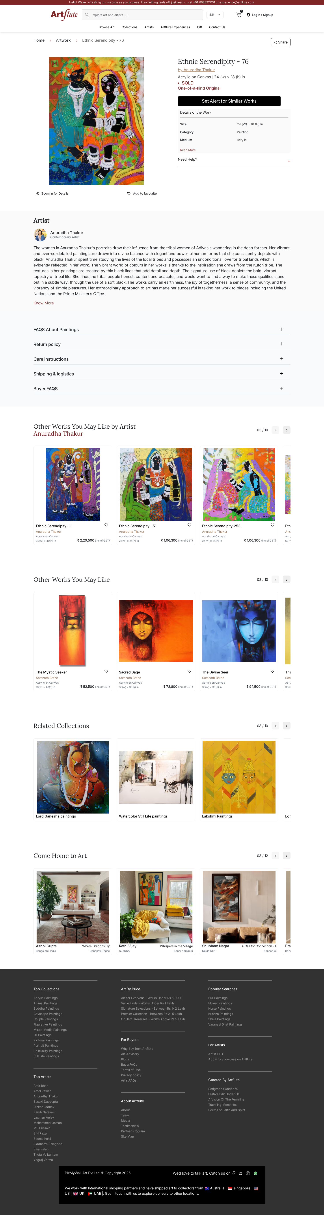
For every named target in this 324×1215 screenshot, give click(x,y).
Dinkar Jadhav (44, 1107)
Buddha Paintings (46, 1008)
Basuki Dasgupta (46, 1101)
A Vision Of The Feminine (226, 1099)
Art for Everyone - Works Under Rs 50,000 (151, 998)
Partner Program (133, 1131)
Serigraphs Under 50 (223, 1089)
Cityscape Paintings (48, 1014)
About (125, 1110)
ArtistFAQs (128, 1080)
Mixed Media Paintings (50, 1029)
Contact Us (217, 27)
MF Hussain (42, 1128)
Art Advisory (130, 1054)
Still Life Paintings (46, 1056)
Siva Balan (41, 1149)
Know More (44, 303)
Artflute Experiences (175, 27)
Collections (129, 27)
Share (283, 42)
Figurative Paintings (48, 1024)
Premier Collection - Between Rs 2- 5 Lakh (151, 1014)
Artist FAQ (215, 1054)
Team (125, 1115)
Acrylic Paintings (46, 998)
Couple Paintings (46, 1019)
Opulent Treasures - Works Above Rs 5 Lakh (153, 1019)
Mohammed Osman (48, 1123)
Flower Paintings (220, 1003)
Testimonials (130, 1126)
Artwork (63, 40)
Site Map (127, 1136)
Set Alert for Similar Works (229, 101)
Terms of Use (130, 1070)
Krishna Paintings (220, 1014)
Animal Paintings (45, 1003)
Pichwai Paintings (46, 1040)
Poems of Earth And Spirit (226, 1110)
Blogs (125, 1059)
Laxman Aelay (44, 1117)
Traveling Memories (222, 1104)
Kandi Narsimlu (44, 1112)
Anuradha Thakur (46, 1096)
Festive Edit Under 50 (223, 1094)
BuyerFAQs (129, 1064)
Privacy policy (131, 1075)
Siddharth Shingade (48, 1144)
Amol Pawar (42, 1091)
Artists (149, 27)
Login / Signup (262, 15)
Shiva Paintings (219, 1019)
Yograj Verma (43, 1160)
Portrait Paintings (46, 1045)
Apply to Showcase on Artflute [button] (230, 1059)
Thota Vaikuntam (46, 1154)
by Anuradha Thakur (196, 70)
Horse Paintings (219, 1008)
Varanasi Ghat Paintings (225, 1024)
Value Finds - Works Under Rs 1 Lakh (147, 1003)
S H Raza (40, 1133)
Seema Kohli (42, 1138)
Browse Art (107, 27)
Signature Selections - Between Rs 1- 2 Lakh (153, 1008)
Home (39, 40)
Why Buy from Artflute (137, 1048)
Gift (199, 27)
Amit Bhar (41, 1086)
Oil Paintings (42, 1035)
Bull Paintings (217, 998)
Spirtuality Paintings (48, 1051)
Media (125, 1120)
